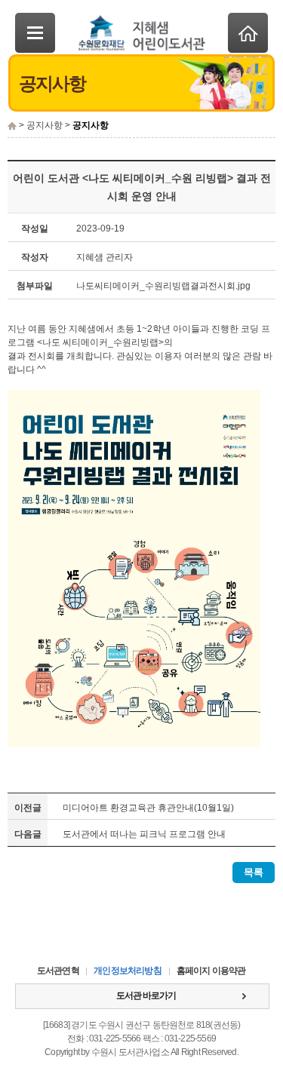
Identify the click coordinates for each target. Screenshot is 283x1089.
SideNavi (35, 33)
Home (248, 33)
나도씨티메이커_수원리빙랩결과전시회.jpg (163, 286)
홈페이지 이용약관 (211, 970)
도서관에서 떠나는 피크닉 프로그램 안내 (144, 834)
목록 (253, 872)
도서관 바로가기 (146, 995)
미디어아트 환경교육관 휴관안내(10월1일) (148, 807)
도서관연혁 (58, 970)
